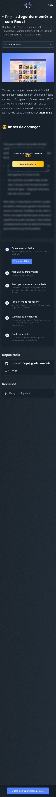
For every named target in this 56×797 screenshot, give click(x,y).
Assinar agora (28, 164)
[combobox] (28, 44)
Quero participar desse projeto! (28, 791)
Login (50, 5)
